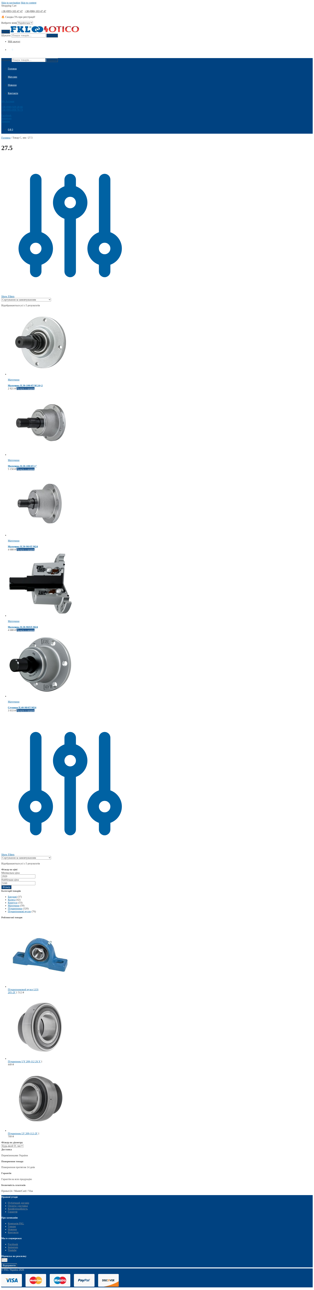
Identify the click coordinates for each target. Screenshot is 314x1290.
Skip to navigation (10, 2)
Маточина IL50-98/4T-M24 (23, 546)
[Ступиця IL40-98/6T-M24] (40, 696)
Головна (5, 137)
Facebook (6, 115)
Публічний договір (18, 1202)
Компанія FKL (16, 1223)
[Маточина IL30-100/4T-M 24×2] (40, 374)
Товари (12, 1226)
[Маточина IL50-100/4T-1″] (40, 454)
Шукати (52, 35)
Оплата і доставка (18, 1205)
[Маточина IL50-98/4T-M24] (40, 535)
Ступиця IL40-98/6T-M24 (22, 707)
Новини (12, 1229)
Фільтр (6, 887)
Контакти (13, 1232)
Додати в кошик (26, 388)
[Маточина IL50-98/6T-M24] (40, 615)
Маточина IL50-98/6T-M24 (23, 627)
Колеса (12, 899)
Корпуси (12, 902)
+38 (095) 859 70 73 (12, 109)
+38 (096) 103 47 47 (35, 11)
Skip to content (28, 2)
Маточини (13, 379)
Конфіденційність (18, 1208)
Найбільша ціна (10, 879)
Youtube (5, 121)
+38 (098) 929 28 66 (12, 107)
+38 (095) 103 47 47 (12, 11)
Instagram (6, 118)
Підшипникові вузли (19, 911)
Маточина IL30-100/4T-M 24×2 (25, 385)
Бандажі (12, 896)
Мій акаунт (14, 41)
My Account (7, 101)
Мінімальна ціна (10, 872)
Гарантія (12, 1211)
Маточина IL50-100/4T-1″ (22, 466)
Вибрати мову (9, 22)
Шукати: (6, 35)
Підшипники (15, 908)
